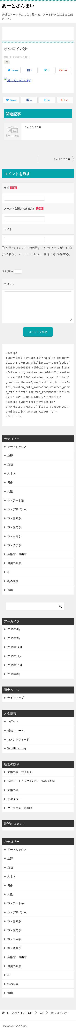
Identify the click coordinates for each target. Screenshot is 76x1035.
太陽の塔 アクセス (19, 772)
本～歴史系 (14, 527)
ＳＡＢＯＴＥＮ (32, 127)
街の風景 (12, 581)
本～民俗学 (14, 536)
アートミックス (17, 446)
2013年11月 (14, 656)
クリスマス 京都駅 (19, 808)
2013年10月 (14, 665)
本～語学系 (14, 545)
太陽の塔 (12, 790)
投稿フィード (15, 730)
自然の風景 (14, 563)
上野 (10, 455)
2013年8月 (14, 674)
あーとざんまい (18, 5)
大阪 (10, 491)
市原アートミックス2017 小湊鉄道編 (31, 781)
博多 (10, 482)
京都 (10, 464)
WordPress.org (16, 748)
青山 (10, 590)
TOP (19, 1012)
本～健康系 (14, 518)
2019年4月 (14, 629)
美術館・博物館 (17, 554)
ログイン (12, 721)
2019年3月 (14, 638)
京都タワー (14, 799)
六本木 (11, 473)
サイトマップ (15, 697)
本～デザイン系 (17, 509)
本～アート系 (15, 500)
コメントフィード (18, 739)
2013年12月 (14, 647)
